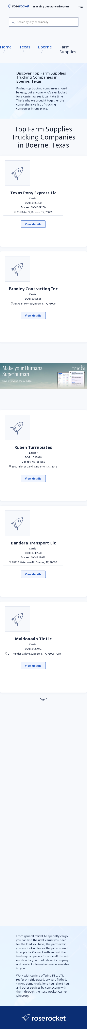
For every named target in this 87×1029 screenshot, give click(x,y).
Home (6, 47)
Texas (24, 47)
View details (33, 224)
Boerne (45, 47)
